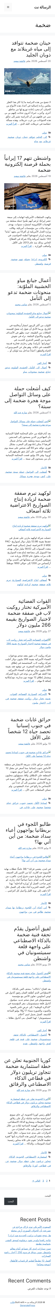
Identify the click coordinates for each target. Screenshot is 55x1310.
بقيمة (48, 698)
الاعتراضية (28, 580)
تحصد (30, 803)
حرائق (15, 803)
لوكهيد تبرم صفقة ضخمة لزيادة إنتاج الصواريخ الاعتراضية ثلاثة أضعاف (30, 502)
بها (13, 907)
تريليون (39, 1161)
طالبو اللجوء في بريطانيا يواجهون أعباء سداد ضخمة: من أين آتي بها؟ (28, 833)
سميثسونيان (45, 1039)
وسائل (22, 476)
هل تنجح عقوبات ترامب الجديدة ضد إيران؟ (29, 1235)
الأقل (36, 803)
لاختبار (42, 702)
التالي (36, 1180)
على (49, 476)
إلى (45, 137)
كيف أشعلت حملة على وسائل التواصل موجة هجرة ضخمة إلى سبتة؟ (28, 397)
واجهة (42, 1043)
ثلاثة (49, 584)
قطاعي (42, 1165)
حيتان (25, 137)
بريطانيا (20, 907)
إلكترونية (42, 259)
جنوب (23, 803)
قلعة (12, 1039)
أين (34, 907)
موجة (36, 476)
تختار (41, 698)
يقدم (25, 1043)
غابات (27, 807)
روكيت (28, 698)
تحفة (16, 1034)
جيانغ (48, 371)
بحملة (27, 259)
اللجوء (28, 907)
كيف (43, 476)
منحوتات (32, 371)
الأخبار (44, 467)
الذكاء (12, 1156)
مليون (35, 702)
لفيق (48, 1043)
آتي (45, 907)
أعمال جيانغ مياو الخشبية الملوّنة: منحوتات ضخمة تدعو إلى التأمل (29, 289)
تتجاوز (48, 1161)
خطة (26, 1161)
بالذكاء (23, 1034)
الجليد (39, 137)
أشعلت (43, 471)
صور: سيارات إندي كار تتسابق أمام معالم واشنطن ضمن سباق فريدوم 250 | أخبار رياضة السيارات (27, 1252)
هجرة (30, 476)
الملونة (14, 367)
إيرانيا (34, 259)
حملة (21, 471)
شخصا (47, 807)
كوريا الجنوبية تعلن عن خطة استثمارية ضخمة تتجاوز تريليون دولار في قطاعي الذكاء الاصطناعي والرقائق (27, 1072)
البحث (48, 1195)
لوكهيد (20, 584)
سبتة (15, 471)
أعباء (40, 907)
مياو (25, 371)
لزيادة (27, 584)
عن (7, 1161)
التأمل (32, 367)
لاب (49, 702)
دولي (44, 132)
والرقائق (27, 1165)
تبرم (9, 580)
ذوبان (18, 137)
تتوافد (32, 137)
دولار (35, 698)
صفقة (42, 584)
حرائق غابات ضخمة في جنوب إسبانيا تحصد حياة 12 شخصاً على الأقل (29, 728)
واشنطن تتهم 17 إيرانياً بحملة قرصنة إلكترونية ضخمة (27, 164)
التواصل (30, 471)
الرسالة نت (42, 7)
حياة (9, 803)
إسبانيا (44, 803)
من (30, 911)
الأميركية (42, 694)
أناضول (43, 1034)
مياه (36, 141)
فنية (22, 1039)
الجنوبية (20, 1156)
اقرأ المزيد (11, 123)
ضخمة (11, 137)
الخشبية (24, 367)
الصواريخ (16, 580)
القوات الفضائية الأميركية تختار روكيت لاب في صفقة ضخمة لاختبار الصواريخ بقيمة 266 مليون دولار (28, 613)
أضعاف (43, 580)
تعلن (32, 1161)
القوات (13, 694)
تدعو (7, 367)
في (7, 698)
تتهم (21, 259)
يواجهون (23, 911)
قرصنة (47, 263)
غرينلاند (47, 141)
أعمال (44, 367)
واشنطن (39, 263)
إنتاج (36, 580)
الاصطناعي (33, 1034)
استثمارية (42, 1156)
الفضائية (23, 694)
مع (40, 141)
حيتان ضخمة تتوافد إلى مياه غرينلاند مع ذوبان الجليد (31, 49)
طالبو (40, 911)
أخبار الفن (42, 363)
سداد (8, 907)
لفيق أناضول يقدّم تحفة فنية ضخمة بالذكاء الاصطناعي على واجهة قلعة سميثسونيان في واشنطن (32, 943)
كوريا (35, 1165)
